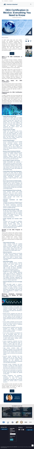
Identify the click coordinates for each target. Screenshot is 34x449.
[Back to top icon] (32, 445)
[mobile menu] (30, 4)
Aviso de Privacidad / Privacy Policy (23, 446)
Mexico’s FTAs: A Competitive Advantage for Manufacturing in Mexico (16, 408)
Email (11, 432)
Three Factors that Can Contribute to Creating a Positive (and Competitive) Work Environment (16, 413)
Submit (12, 439)
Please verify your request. (12, 436)
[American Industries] (11, 4)
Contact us (12, 53)
